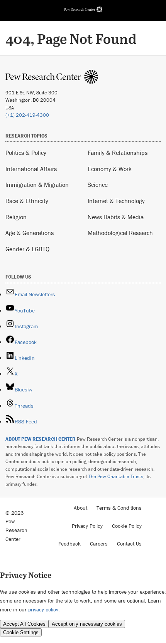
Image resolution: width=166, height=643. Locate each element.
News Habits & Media (116, 217)
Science (98, 184)
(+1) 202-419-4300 (27, 115)
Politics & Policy (25, 152)
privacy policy (43, 609)
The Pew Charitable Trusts (115, 476)
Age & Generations (29, 233)
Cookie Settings (21, 632)
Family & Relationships (117, 152)
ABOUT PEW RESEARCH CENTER (40, 439)
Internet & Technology (116, 201)
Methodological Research (120, 233)
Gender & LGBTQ (27, 249)
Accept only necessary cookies (87, 624)
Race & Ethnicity (26, 201)
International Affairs (31, 169)
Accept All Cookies (24, 624)
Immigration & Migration (37, 184)
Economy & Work (110, 169)
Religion (16, 217)
